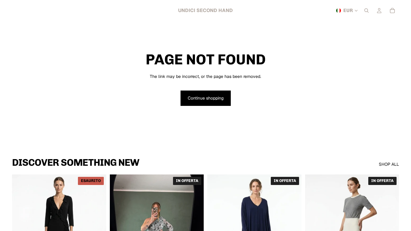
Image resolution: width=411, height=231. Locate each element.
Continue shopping (206, 98)
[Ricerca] (366, 10)
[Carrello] (392, 10)
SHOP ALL (389, 164)
